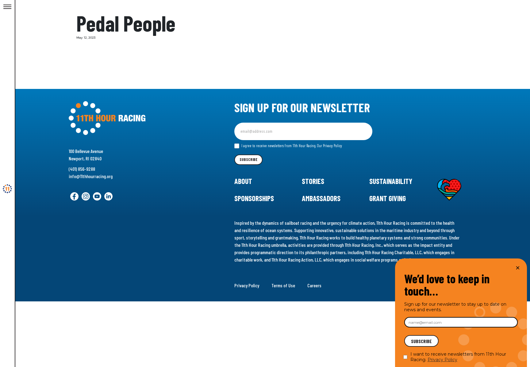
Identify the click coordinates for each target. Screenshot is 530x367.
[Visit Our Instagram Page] (85, 196)
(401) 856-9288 (82, 169)
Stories (313, 181)
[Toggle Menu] (7, 7)
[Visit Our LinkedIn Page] (108, 196)
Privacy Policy (246, 285)
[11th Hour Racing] (7, 188)
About (243, 181)
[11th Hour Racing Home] (133, 118)
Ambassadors (321, 198)
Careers (314, 285)
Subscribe (248, 159)
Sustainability (390, 181)
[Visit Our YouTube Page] (97, 196)
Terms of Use (283, 285)
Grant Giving (387, 198)
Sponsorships (254, 198)
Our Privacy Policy (329, 145)
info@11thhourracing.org (91, 176)
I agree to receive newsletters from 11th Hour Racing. (291, 145)
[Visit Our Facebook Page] (74, 196)
